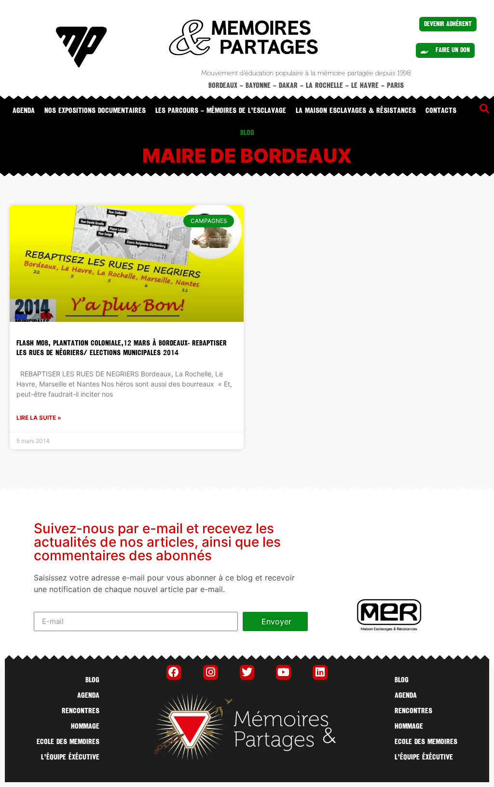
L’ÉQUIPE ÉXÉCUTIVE (70, 757)
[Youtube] (283, 672)
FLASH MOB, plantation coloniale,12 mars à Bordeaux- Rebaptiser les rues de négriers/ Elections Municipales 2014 (121, 348)
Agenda (24, 110)
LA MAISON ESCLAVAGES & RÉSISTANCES (356, 110)
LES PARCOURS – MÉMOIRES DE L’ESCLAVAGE (220, 110)
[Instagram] (210, 672)
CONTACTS (440, 110)
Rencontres (80, 710)
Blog (92, 680)
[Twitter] (247, 672)
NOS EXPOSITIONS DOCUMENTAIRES (95, 110)
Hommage (85, 726)
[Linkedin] (320, 672)
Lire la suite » (38, 417)
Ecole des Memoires (68, 741)
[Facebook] (173, 672)
